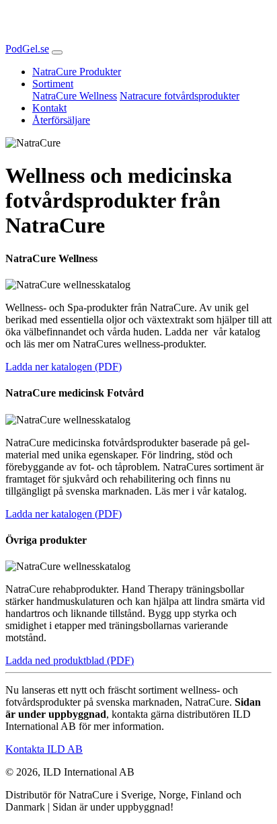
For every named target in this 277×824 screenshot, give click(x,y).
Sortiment (52, 83)
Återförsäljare (61, 120)
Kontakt (49, 108)
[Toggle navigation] (57, 52)
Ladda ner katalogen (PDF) (63, 366)
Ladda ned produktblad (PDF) (69, 660)
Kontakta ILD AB (44, 749)
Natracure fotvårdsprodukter (179, 95)
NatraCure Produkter (76, 71)
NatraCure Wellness (74, 95)
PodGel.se (27, 48)
